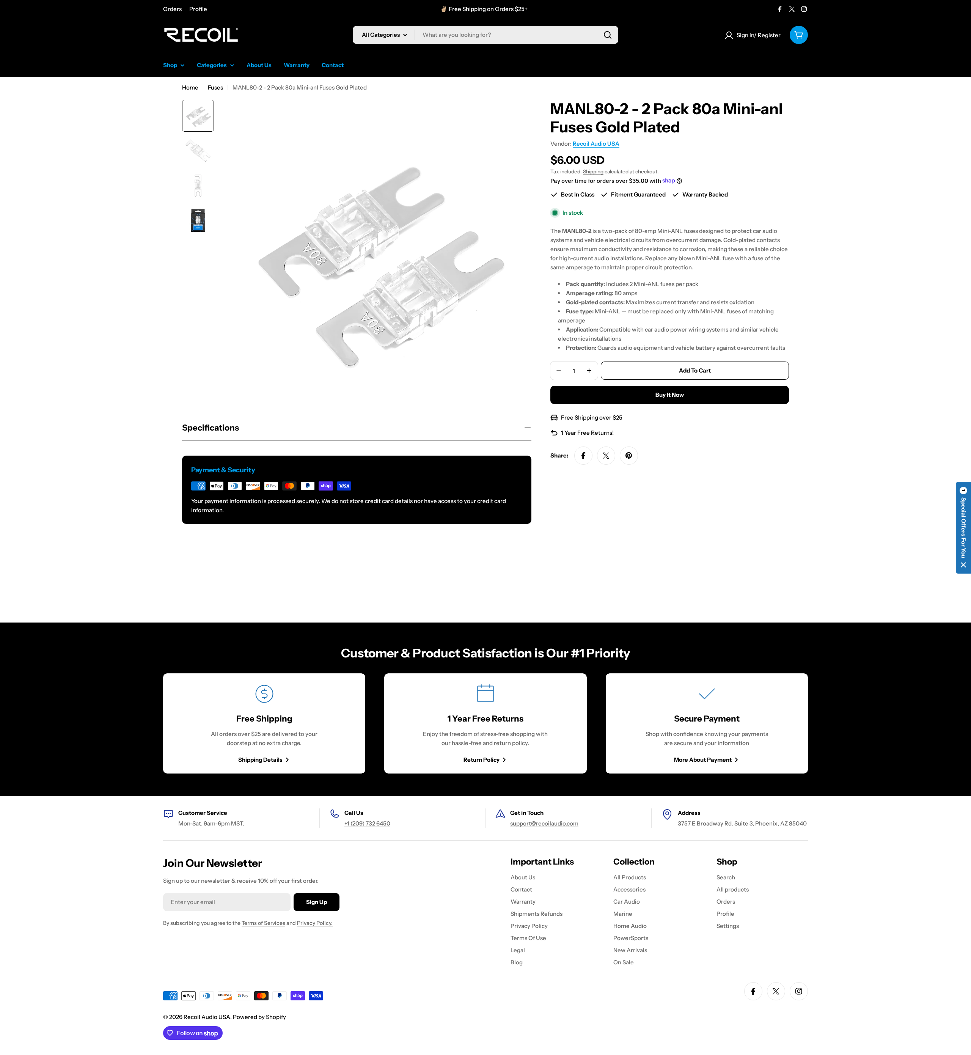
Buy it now (669, 394)
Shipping (593, 171)
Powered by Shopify (259, 1016)
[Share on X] (606, 456)
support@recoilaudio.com (544, 823)
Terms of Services (263, 923)
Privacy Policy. (315, 923)
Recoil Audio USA (596, 143)
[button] (963, 528)
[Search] (607, 34)
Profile (198, 9)
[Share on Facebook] (583, 456)
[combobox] (485, 35)
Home (190, 87)
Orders (172, 9)
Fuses (215, 87)
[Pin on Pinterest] (629, 456)
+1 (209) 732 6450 (367, 823)
